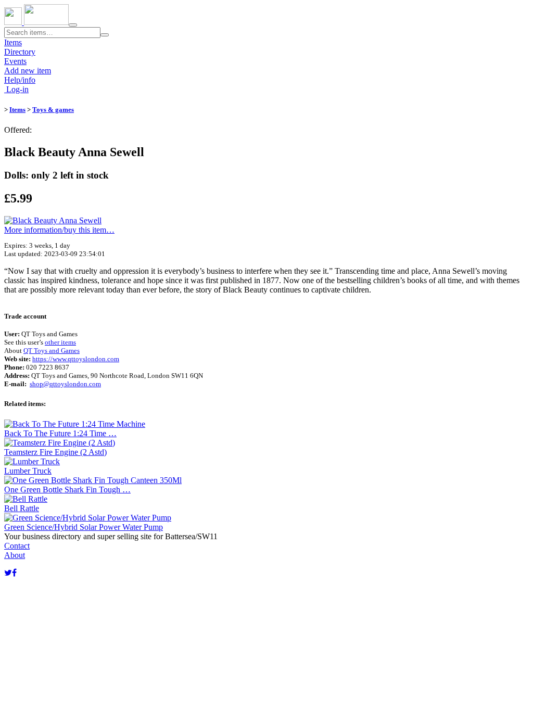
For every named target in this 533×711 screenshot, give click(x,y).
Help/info (19, 79)
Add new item (27, 70)
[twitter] (8, 572)
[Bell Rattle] (25, 498)
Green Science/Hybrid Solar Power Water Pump (83, 527)
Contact (17, 545)
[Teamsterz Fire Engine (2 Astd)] (59, 442)
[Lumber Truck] (32, 461)
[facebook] (14, 572)
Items (13, 42)
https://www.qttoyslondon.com (75, 359)
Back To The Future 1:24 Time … (60, 433)
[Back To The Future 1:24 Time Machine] (74, 424)
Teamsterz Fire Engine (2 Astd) (55, 452)
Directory (19, 51)
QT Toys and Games (51, 350)
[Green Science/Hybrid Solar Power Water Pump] (87, 517)
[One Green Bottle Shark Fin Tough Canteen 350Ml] (93, 480)
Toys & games (53, 109)
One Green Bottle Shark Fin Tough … (67, 489)
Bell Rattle (21, 508)
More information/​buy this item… (59, 229)
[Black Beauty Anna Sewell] (52, 220)
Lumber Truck (28, 470)
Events (15, 61)
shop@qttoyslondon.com (65, 384)
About (14, 555)
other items (60, 342)
